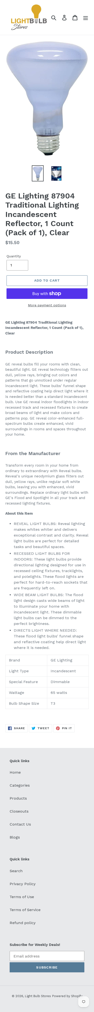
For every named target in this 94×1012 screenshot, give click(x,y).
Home (15, 772)
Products (18, 798)
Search (16, 871)
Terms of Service (25, 909)
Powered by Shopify (67, 996)
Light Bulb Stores (38, 996)
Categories (20, 785)
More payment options (47, 305)
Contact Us (20, 824)
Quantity (14, 256)
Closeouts (19, 811)
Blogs (15, 837)
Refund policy (23, 922)
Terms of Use (22, 897)
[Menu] (85, 17)
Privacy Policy (23, 884)
